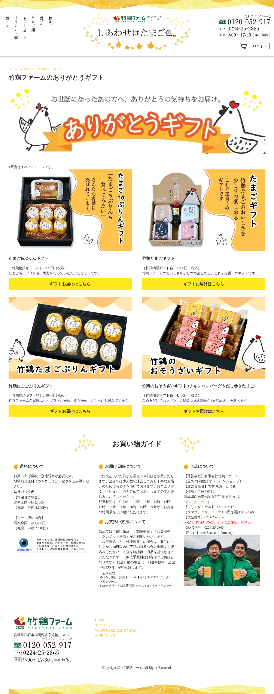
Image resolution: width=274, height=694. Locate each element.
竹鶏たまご (50, 19)
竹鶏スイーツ (42, 19)
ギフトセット (25, 25)
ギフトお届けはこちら (70, 284)
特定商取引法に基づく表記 (115, 630)
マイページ (103, 625)
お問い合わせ (105, 635)
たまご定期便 (33, 19)
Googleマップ (197, 501)
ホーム (13, 69)
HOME (100, 619)
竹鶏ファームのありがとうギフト (42, 69)
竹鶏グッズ (8, 20)
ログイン (260, 46)
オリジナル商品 (16, 23)
